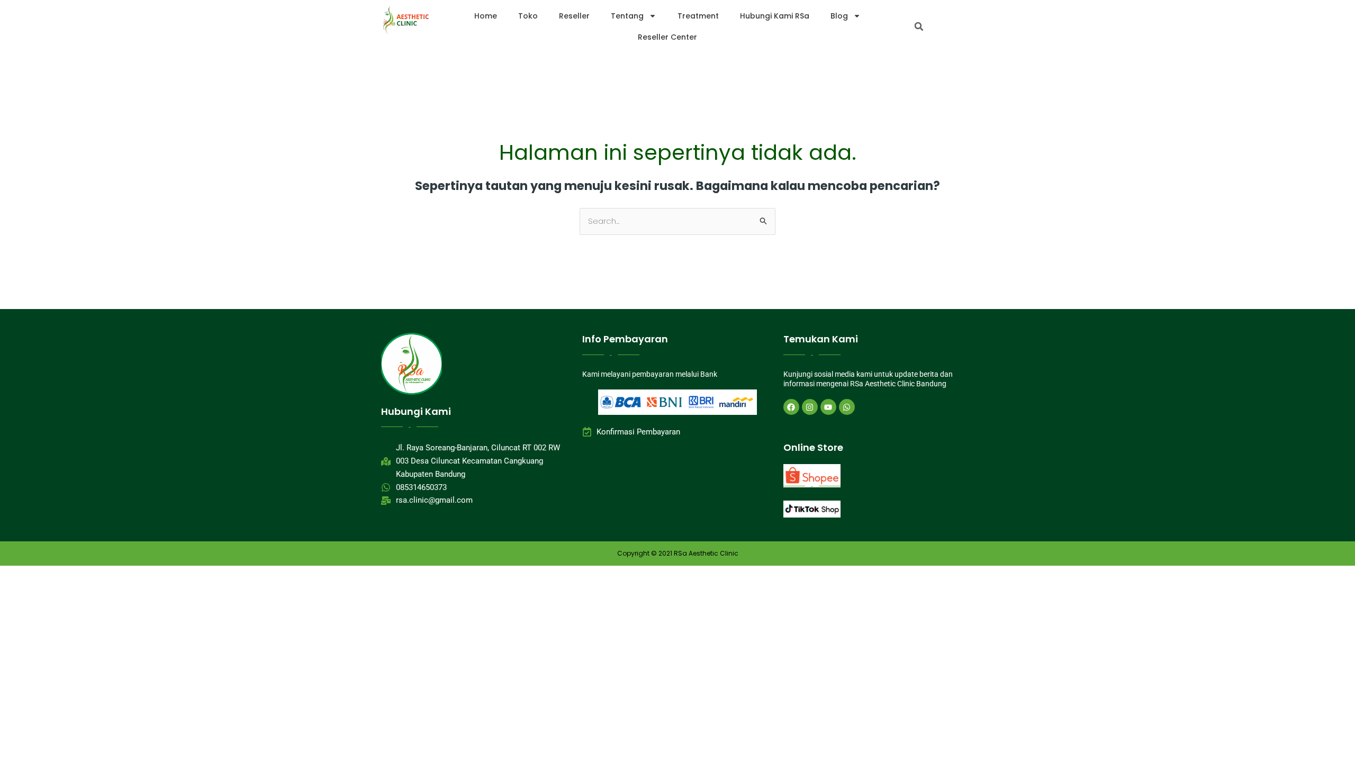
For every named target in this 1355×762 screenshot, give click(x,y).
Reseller (574, 16)
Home (485, 16)
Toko (528, 16)
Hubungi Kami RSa (774, 16)
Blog (839, 16)
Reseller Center (667, 37)
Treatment (698, 16)
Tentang (627, 16)
